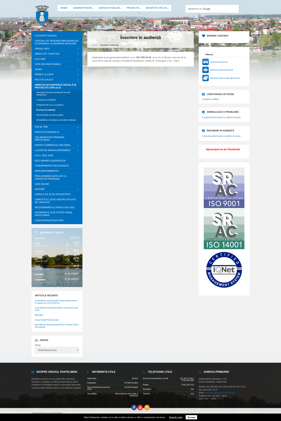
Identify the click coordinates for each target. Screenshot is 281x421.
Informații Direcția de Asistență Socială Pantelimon (53, 93)
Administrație (82, 7)
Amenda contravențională (221, 70)
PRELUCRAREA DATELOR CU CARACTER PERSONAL (51, 177)
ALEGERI (40, 189)
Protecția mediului (47, 132)
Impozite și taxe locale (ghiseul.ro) (225, 78)
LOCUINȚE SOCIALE (46, 35)
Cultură (40, 59)
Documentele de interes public (49, 115)
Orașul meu (42, 48)
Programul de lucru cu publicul (49, 105)
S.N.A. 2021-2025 (44, 155)
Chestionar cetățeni (210, 99)
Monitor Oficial (157, 7)
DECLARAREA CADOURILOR (50, 160)
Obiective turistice (47, 53)
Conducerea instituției (46, 100)
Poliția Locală (44, 79)
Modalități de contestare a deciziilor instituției (56, 120)
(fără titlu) (39, 315)
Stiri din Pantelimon (47, 64)
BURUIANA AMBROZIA (47, 171)
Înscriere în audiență (45, 110)
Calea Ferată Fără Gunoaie (47, 320)
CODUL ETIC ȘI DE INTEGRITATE (52, 194)
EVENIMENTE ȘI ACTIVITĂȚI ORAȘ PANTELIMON (53, 214)
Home (63, 7)
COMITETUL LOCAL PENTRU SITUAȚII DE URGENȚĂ (55, 201)
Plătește (209, 54)
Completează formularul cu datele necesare (221, 117)
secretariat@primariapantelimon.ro (220, 393)
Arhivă (37, 345)
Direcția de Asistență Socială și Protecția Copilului (55, 86)
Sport (39, 69)
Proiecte (133, 7)
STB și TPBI (41, 127)
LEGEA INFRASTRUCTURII (49, 220)
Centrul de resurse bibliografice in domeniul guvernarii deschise (57, 42)
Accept (191, 417)
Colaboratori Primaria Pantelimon (49, 138)
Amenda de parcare (219, 62)
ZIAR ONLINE (42, 184)
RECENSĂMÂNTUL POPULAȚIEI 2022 (55, 207)
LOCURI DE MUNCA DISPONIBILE (53, 150)
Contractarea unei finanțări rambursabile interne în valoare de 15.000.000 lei (56, 302)
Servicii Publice (109, 7)
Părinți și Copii (44, 74)
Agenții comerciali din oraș (52, 145)
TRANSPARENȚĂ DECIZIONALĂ (52, 165)
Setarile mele (175, 417)
